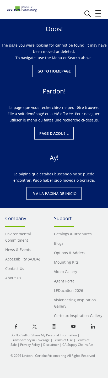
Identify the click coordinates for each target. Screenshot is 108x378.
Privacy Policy (30, 344)
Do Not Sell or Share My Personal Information (43, 335)
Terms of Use (63, 340)
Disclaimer (51, 344)
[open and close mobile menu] (98, 13)
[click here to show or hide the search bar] (87, 13)
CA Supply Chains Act (77, 344)
